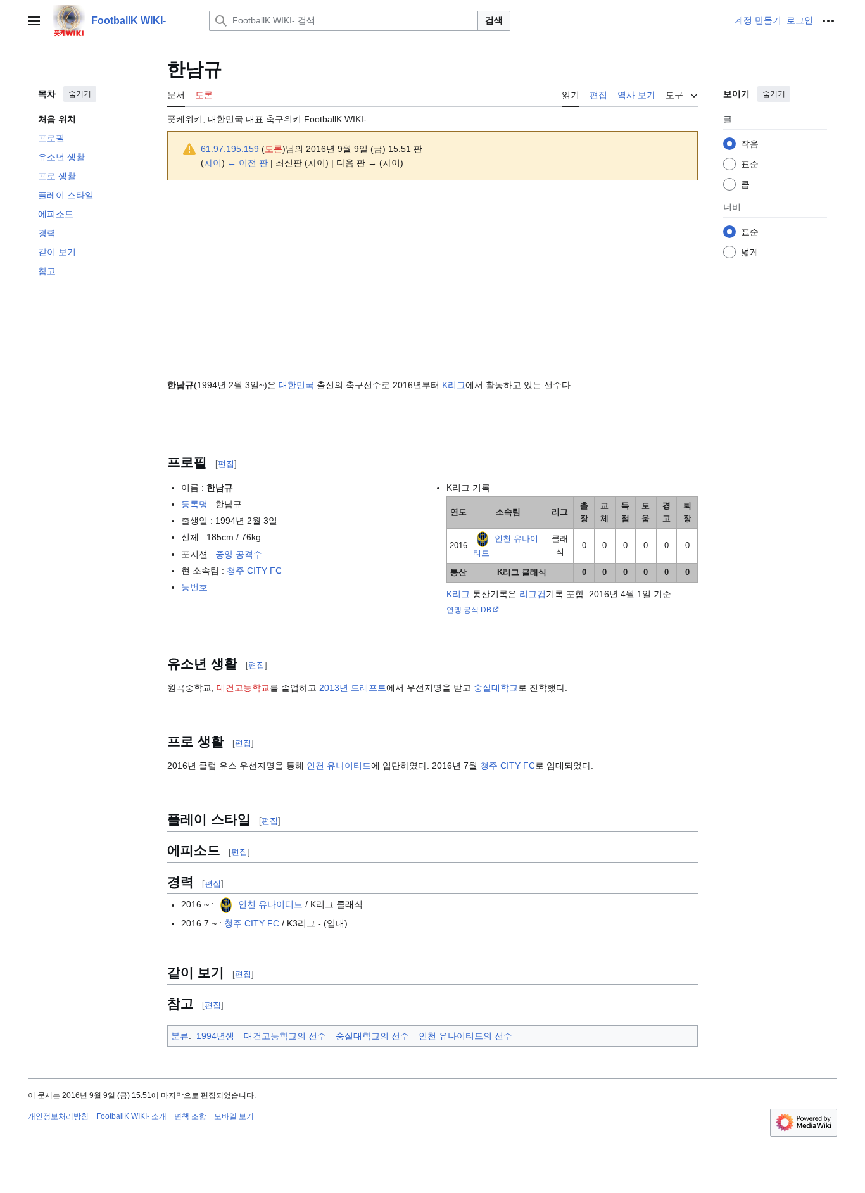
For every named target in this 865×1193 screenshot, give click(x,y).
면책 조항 (190, 1116)
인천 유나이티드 (338, 766)
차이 (213, 163)
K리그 (453, 385)
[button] (34, 21)
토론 (273, 149)
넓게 (750, 252)
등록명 (194, 504)
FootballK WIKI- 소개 (131, 1116)
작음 (750, 144)
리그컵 (532, 594)
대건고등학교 (243, 688)
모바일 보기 (234, 1116)
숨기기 (79, 93)
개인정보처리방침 (58, 1116)
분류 (180, 1036)
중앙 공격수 (238, 554)
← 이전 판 (247, 163)
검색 (494, 20)
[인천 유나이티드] (482, 538)
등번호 (194, 587)
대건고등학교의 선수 (285, 1036)
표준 (750, 164)
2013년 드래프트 (352, 688)
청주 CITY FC (254, 570)
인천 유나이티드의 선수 (465, 1036)
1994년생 (215, 1036)
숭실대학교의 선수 (372, 1036)
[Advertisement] (432, 279)
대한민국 (296, 385)
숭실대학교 (496, 688)
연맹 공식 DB (468, 609)
